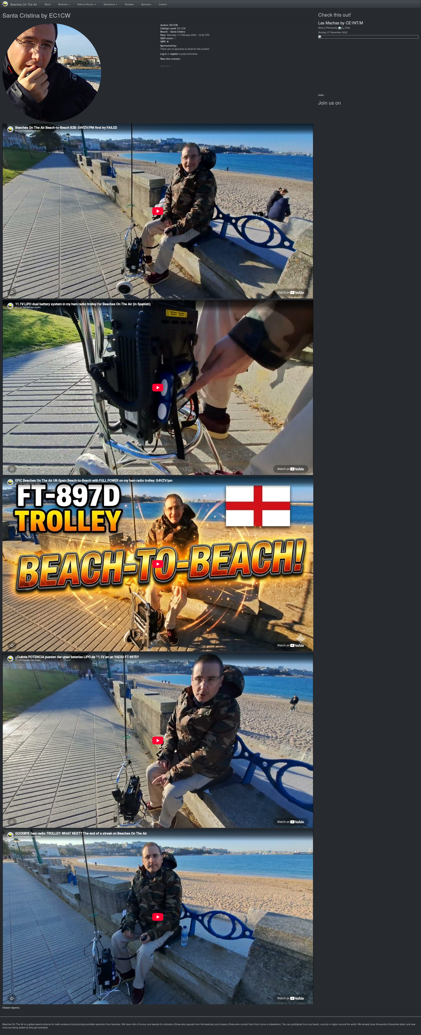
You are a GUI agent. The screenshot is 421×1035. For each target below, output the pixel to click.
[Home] (6, 3)
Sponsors (146, 4)
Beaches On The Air (23, 4)
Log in (163, 53)
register (174, 53)
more (321, 95)
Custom (162, 4)
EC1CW (174, 25)
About (47, 4)
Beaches (63, 4)
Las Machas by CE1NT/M (340, 22)
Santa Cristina (177, 31)
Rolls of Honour (85, 4)
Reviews (129, 4)
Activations (109, 4)
